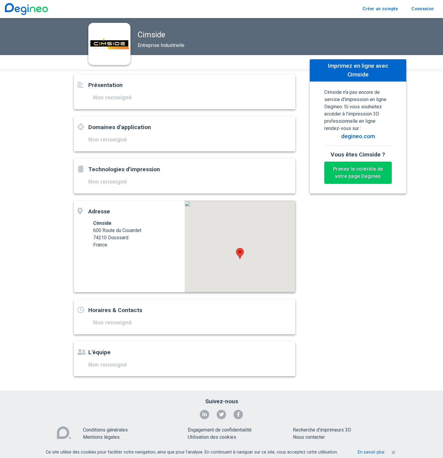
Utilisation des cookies (212, 437)
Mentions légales (101, 437)
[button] (240, 253)
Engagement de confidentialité (220, 430)
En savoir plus (371, 452)
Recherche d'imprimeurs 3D (322, 430)
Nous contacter (309, 437)
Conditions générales (105, 430)
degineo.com (358, 136)
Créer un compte (380, 8)
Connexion (422, 8)
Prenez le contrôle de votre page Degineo (358, 172)
